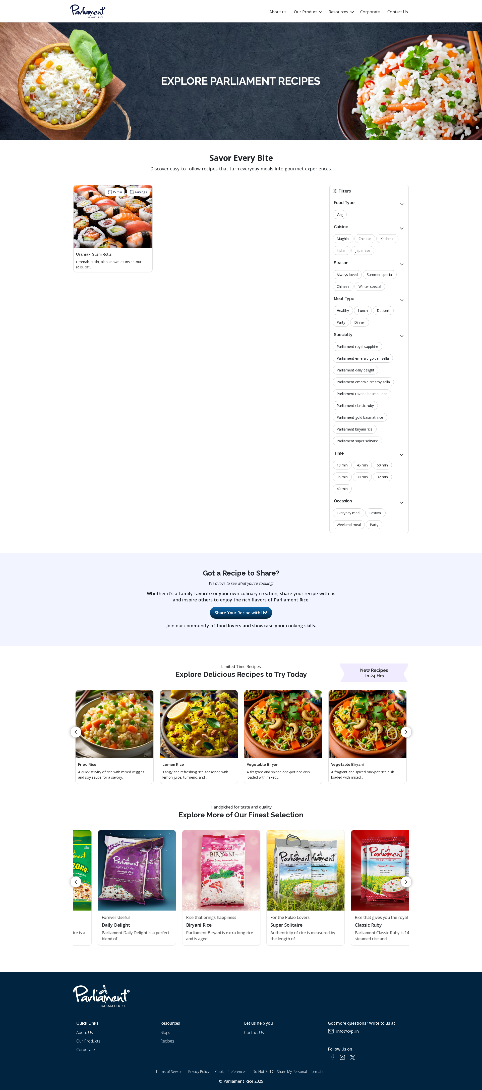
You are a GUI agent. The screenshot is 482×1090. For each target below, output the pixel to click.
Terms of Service (169, 1071)
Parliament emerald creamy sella (363, 382)
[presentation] (75, 732)
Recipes (167, 1041)
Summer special (380, 274)
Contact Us (397, 12)
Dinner (359, 322)
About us (277, 12)
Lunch (363, 310)
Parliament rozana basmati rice (362, 393)
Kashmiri (387, 238)
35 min (342, 477)
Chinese (364, 238)
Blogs (165, 1032)
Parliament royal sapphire (357, 346)
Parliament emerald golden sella (363, 358)
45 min (117, 192)
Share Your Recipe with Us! (241, 612)
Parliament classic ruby (355, 405)
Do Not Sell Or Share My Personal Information (290, 1071)
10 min (342, 465)
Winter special (369, 286)
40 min (342, 488)
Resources (338, 12)
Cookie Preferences (231, 1071)
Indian (341, 250)
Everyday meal (348, 512)
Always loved (347, 274)
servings (141, 192)
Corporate (370, 12)
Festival (375, 512)
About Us (84, 1032)
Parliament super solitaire (357, 441)
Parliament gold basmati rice (360, 417)
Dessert (383, 310)
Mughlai (343, 238)
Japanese (362, 250)
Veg (340, 214)
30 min (362, 477)
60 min (382, 465)
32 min (382, 477)
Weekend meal (349, 524)
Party (341, 322)
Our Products (88, 1041)
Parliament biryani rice (355, 429)
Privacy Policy (198, 1071)
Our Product (306, 12)
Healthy (343, 310)
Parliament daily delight (355, 370)
